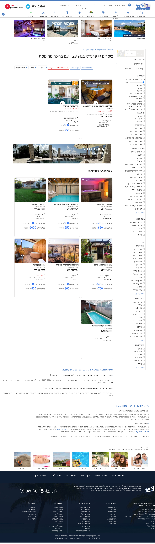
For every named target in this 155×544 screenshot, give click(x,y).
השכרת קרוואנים (65, 5)
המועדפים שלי (120, 5)
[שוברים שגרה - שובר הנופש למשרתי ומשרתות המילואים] (91, 14)
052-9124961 (107, 116)
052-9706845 (73, 209)
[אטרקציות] (31, 14)
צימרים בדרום (112, 512)
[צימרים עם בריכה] (129, 14)
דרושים (152, 528)
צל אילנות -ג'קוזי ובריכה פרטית (102, 326)
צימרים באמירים (85, 507)
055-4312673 (40, 270)
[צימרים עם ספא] (41, 466)
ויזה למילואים (91, 16)
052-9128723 (106, 270)
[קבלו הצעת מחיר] (34, 8)
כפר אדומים (53, 111)
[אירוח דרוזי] (79, 14)
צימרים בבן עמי (85, 519)
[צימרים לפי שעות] (67, 14)
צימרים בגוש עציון (88, 50)
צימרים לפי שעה (58, 521)
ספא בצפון (32, 514)
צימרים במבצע (58, 507)
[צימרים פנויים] (141, 14)
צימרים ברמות (85, 526)
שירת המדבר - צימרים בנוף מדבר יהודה (66, 204)
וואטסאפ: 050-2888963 (146, 511)
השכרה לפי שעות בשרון (37, 38)
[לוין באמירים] (129, 21)
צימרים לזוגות (95, 5)
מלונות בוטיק (32, 516)
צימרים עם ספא (42, 468)
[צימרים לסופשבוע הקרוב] (12, 8)
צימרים (110, 50)
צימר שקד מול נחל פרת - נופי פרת (67, 265)
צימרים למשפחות (80, 5)
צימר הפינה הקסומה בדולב (103, 265)
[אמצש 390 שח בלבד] (96, 21)
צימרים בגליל (112, 523)
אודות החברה (150, 523)
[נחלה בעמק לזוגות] (29, 262)
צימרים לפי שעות (67, 16)
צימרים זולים (59, 509)
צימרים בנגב (113, 514)
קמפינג (60, 523)
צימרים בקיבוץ (43, 16)
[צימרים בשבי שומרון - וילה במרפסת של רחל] (29, 201)
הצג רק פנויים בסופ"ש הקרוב (58, 68)
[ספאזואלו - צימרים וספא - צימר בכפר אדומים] (96, 201)
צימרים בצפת (85, 521)
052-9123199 (106, 330)
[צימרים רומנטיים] (119, 466)
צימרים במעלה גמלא (83, 531)
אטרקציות (31, 16)
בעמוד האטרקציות (141, 432)
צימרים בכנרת (112, 519)
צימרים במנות (85, 528)
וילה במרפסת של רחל (38, 204)
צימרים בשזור (85, 512)
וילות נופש (33, 507)
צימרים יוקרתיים (103, 16)
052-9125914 (73, 270)
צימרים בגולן (113, 521)
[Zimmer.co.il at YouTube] (41, 488)
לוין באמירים (141, 38)
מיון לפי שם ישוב (87, 68)
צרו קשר (84, 8)
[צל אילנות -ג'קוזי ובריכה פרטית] (96, 323)
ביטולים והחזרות (100, 475)
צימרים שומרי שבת (100, 468)
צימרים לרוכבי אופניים (56, 526)
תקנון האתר (85, 475)
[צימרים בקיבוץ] (43, 14)
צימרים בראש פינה (84, 523)
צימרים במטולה (85, 516)
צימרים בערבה (112, 516)
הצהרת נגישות (70, 475)
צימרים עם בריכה (129, 16)
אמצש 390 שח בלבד (105, 38)
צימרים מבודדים (61, 468)
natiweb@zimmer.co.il (146, 519)
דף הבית (152, 521)
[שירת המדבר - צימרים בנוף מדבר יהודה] (63, 201)
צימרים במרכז (101, 50)
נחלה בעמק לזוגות (39, 265)
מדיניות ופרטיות (117, 475)
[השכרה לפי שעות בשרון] (29, 21)
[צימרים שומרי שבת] (100, 466)
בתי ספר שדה (58, 528)
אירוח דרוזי (79, 16)
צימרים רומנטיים (120, 468)
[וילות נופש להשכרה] (116, 14)
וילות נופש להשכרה (116, 17)
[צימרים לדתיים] (55, 14)
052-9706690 (106, 209)
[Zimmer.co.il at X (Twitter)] (28, 490)
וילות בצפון (32, 509)
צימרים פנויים (141, 16)
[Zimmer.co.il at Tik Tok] (22, 490)
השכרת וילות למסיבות (29, 512)
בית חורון (88, 114)
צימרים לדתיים (55, 16)
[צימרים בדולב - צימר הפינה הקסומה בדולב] (96, 262)
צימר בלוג (57, 475)
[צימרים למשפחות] (139, 466)
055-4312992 (40, 209)
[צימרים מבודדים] (61, 466)
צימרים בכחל (85, 514)
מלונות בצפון (32, 519)
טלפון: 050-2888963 (148, 509)
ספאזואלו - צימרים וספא (104, 204)
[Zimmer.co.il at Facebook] (54, 490)
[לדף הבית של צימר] (143, 10)
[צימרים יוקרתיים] (103, 14)
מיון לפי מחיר (75, 68)
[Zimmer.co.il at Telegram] (35, 490)
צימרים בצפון (108, 5)
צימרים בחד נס (85, 509)
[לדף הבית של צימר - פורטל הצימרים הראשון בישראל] (150, 492)
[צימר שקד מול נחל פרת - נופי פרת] (63, 262)
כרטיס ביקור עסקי (42, 475)
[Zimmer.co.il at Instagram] (48, 490)
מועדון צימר (151, 526)
